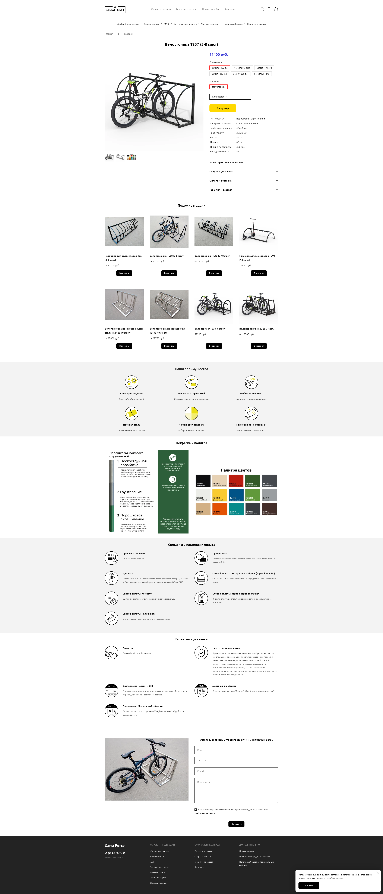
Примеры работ (211, 8)
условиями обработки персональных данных (234, 809)
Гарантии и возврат (186, 8)
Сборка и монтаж (202, 856)
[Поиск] (262, 9)
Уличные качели (210, 23)
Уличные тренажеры (185, 23)
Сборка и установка (221, 171)
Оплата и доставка (161, 8)
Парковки (128, 33)
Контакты (230, 8)
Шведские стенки (256, 23)
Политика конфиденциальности (254, 856)
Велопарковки (151, 23)
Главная (109, 33)
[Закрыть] (378, 872)
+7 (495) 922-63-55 (115, 853)
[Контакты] (269, 9)
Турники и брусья (233, 23)
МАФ (167, 23)
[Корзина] (276, 9)
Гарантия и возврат (220, 189)
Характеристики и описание (226, 162)
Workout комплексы (128, 23)
